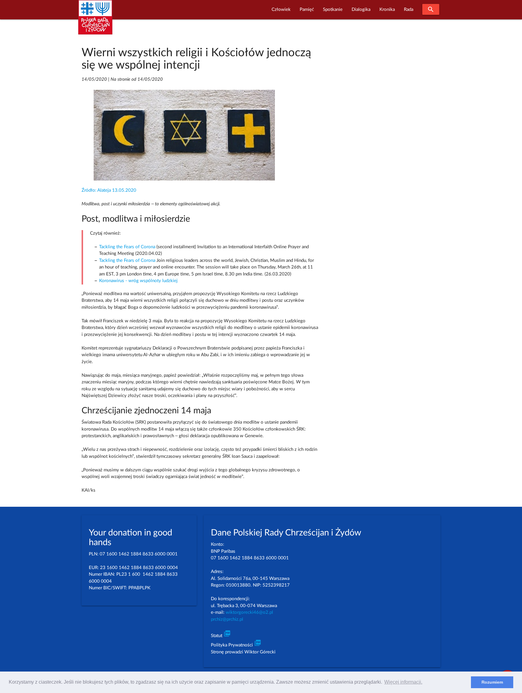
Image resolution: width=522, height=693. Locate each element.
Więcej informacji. (403, 682)
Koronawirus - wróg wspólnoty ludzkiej (138, 280)
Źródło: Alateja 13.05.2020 (109, 190)
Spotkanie (333, 9)
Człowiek (281, 9)
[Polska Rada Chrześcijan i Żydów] (95, 20)
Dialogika (361, 9)
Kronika (387, 9)
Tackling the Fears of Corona (127, 247)
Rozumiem (492, 682)
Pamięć (307, 9)
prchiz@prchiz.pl (227, 619)
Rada (408, 9)
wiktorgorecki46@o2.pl (249, 612)
